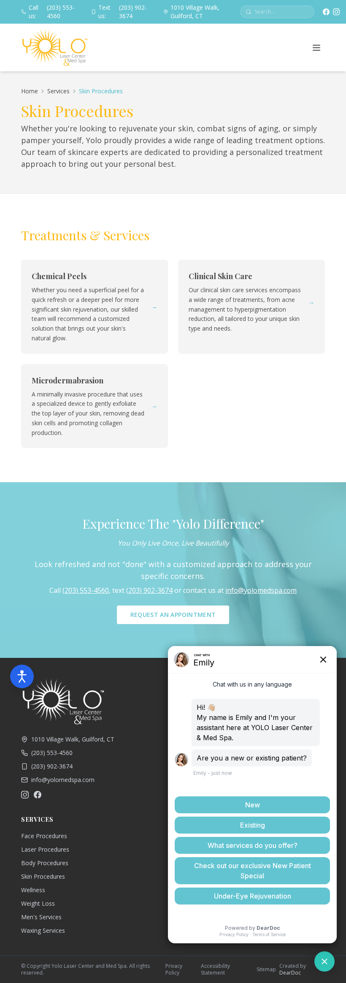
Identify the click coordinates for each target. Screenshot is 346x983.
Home (29, 91)
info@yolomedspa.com (261, 590)
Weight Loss (38, 903)
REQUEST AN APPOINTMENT (173, 615)
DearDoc (290, 972)
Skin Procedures (43, 876)
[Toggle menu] (316, 47)
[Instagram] (336, 11)
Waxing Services (43, 930)
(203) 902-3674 (122, 11)
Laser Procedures (45, 849)
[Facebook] (326, 11)
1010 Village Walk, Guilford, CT (194, 11)
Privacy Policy (173, 969)
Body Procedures (44, 863)
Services (58, 91)
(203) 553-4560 (52, 11)
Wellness (33, 890)
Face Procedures (44, 836)
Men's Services (41, 917)
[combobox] (282, 11)
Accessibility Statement (215, 969)
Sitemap (266, 969)
